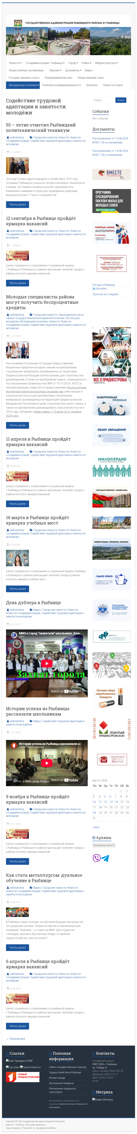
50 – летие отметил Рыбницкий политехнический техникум (41, 127)
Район (85, 63)
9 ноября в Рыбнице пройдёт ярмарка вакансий (38, 799)
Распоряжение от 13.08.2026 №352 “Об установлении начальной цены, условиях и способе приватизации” (110, 141)
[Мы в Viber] (96, 861)
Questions (92, 85)
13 (111, 802)
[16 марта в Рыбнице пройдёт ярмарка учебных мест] (17, 551)
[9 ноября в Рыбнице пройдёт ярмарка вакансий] (17, 830)
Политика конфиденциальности (61, 85)
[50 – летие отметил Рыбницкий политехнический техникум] (17, 158)
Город (72, 63)
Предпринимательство (58, 77)
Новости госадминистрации (23, 613)
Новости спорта (113, 85)
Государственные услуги (24, 77)
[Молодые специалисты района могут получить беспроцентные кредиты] (17, 342)
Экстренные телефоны (61, 1083)
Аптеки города (57, 1077)
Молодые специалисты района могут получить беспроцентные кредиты (42, 302)
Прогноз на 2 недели (105, 294)
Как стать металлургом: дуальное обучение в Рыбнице (44, 877)
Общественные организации (26, 70)
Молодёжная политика (23, 85)
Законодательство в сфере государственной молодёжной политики (45, 316)
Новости (14, 63)
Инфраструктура (105, 63)
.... (93, 161)
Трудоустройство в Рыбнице (65, 1072)
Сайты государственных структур (67, 1067)
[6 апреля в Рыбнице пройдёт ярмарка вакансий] (17, 995)
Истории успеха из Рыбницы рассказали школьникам (38, 711)
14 (116, 802)
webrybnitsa (17, 137)
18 (100, 807)
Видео (89, 70)
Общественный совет (91, 77)
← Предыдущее (15, 1038)
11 (100, 802)
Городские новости (45, 137)
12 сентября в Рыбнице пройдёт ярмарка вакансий (41, 220)
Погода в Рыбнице (103, 284)
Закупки (54, 70)
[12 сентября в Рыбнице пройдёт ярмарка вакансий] (17, 252)
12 (105, 802)
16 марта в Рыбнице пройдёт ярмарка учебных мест (37, 520)
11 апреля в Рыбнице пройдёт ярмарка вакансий (38, 441)
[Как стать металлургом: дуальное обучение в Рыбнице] (17, 909)
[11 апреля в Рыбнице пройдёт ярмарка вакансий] (17, 472)
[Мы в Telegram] (105, 861)
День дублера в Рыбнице (33, 602)
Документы (72, 70)
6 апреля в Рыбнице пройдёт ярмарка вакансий (38, 963)
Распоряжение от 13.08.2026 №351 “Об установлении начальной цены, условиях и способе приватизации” (110, 153)
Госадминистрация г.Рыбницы (44, 63)
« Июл (95, 827)
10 (94, 802)
